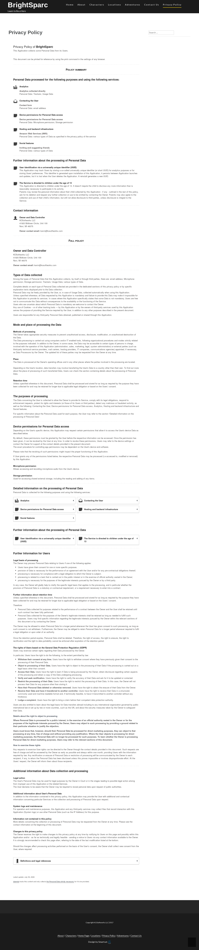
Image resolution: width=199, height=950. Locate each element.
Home (70, 4)
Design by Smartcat (98, 941)
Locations (114, 4)
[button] (186, 5)
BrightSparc (28, 5)
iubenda (16, 881)
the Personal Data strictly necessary (60, 881)
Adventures (132, 4)
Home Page (83, 935)
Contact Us (151, 4)
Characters (96, 4)
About (81, 4)
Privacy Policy (172, 4)
